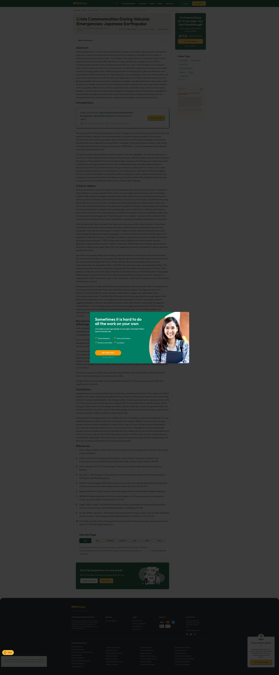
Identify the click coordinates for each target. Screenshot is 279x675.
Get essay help (108, 353)
